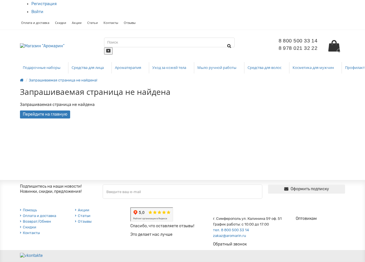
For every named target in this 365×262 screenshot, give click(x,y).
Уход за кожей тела (169, 67)
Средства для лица (88, 67)
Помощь (30, 210)
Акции (77, 23)
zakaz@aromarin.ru (229, 236)
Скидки (60, 23)
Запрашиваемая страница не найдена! (63, 80)
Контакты (111, 23)
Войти (37, 11)
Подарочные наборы (42, 67)
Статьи (92, 23)
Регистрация (44, 3)
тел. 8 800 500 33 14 (231, 230)
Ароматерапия (128, 67)
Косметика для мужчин (314, 67)
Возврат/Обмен (37, 221)
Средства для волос (265, 67)
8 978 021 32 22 (298, 48)
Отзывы (129, 23)
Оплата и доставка (35, 23)
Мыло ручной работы (217, 67)
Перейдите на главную (45, 114)
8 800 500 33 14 (298, 41)
